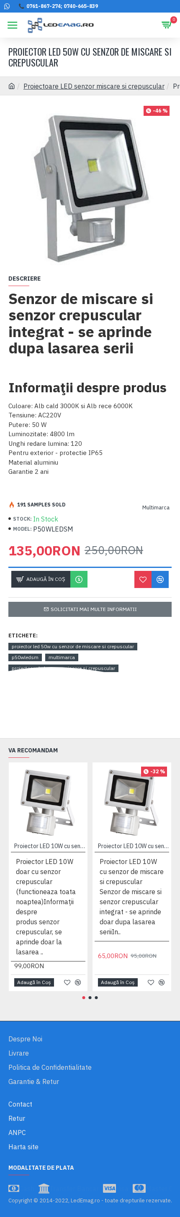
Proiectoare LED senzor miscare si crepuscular (94, 86)
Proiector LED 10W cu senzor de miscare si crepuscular (133, 846)
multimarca (62, 657)
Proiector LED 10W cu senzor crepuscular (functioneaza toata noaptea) (49, 846)
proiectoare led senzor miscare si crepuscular (63, 668)
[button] (83, 997)
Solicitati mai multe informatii (94, 609)
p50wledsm (25, 657)
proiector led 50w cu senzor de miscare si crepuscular (73, 646)
